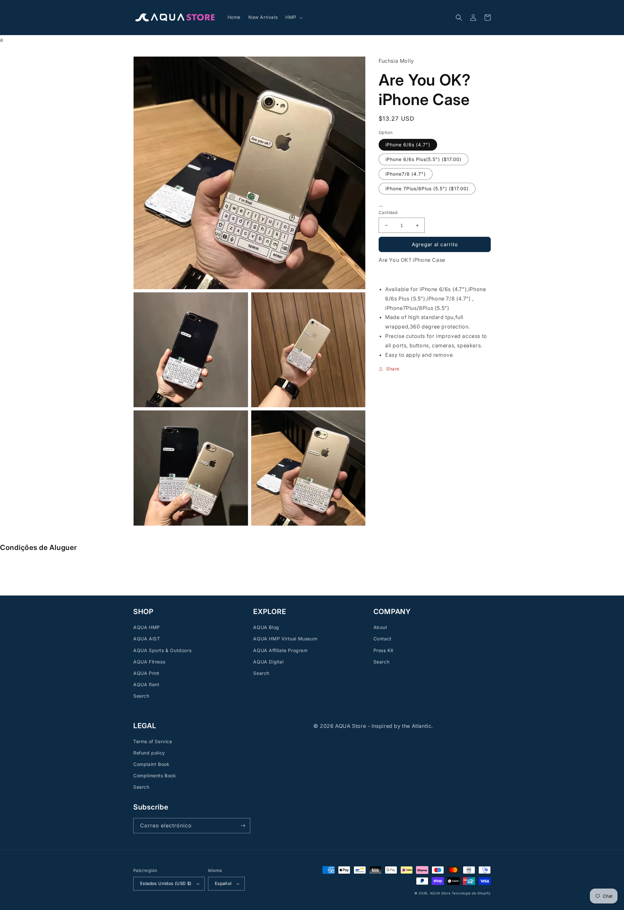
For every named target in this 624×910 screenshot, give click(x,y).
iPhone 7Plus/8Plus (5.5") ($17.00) (427, 188)
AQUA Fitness (149, 661)
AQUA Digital (268, 661)
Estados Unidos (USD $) (166, 883)
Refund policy (149, 753)
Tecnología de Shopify (471, 893)
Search (141, 696)
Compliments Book (154, 775)
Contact (382, 638)
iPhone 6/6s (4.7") (407, 144)
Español (223, 883)
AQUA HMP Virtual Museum (285, 638)
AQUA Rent (146, 684)
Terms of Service (152, 741)
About (380, 627)
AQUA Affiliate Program (280, 650)
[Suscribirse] (243, 825)
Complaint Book (151, 764)
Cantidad (388, 212)
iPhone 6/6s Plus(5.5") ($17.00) (423, 159)
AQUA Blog (266, 627)
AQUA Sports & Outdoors (162, 650)
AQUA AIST (146, 638)
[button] (293, 17)
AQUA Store (440, 893)
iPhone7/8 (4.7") (405, 174)
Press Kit (383, 650)
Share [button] (392, 368)
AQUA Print (146, 673)
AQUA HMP (146, 627)
